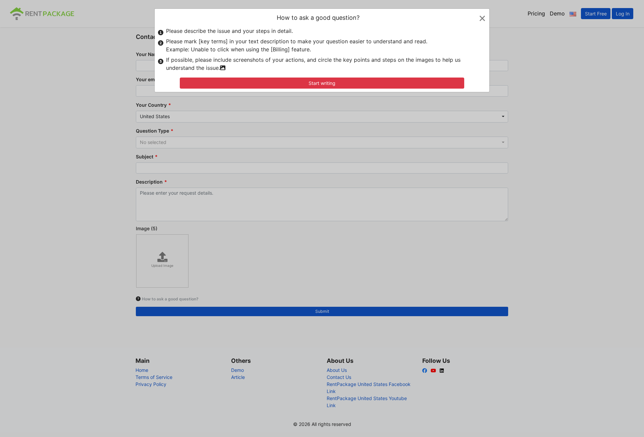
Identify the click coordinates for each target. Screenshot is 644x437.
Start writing (322, 83)
